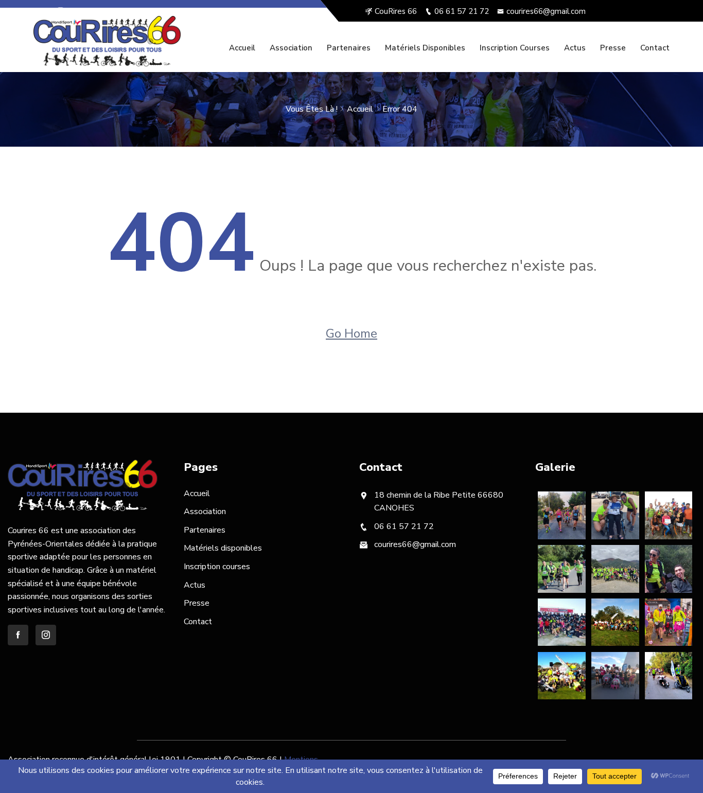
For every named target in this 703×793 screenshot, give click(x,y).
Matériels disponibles (425, 48)
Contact (655, 48)
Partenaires (349, 48)
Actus (575, 48)
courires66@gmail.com (546, 11)
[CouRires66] (107, 41)
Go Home (351, 333)
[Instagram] (60, 11)
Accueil (242, 48)
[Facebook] (45, 11)
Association (291, 48)
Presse (613, 48)
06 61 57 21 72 (461, 11)
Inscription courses (515, 48)
